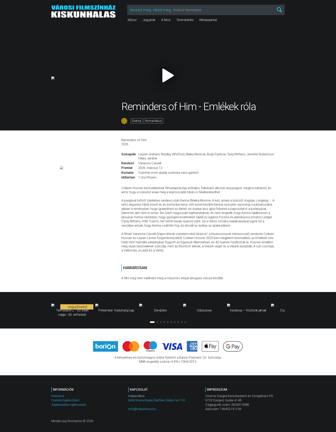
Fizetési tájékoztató (65, 400)
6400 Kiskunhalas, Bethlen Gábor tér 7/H (156, 400)
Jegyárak (149, 20)
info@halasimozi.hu (142, 409)
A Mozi (166, 20)
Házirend (57, 396)
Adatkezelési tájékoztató (68, 405)
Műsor (132, 20)
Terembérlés (185, 20)
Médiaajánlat (208, 20)
